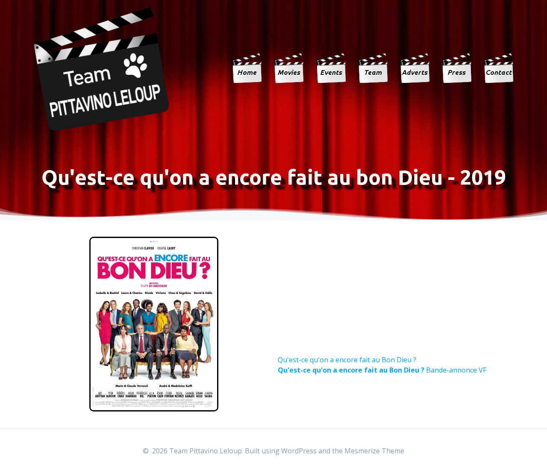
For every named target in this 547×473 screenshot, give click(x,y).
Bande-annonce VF (382, 370)
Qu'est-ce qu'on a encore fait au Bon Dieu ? (347, 359)
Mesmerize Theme (374, 450)
